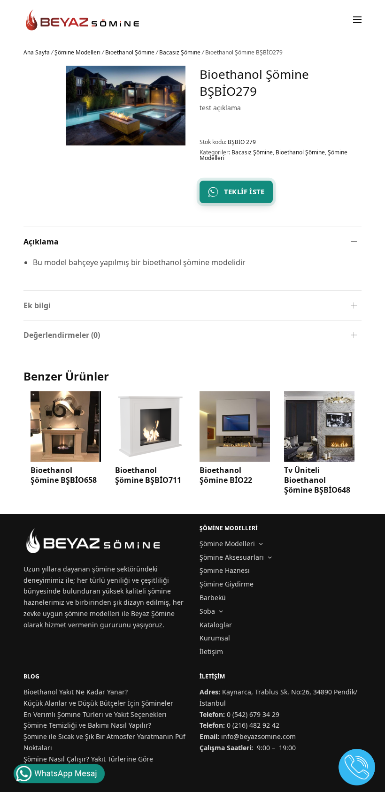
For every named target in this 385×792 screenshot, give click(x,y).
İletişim (211, 651)
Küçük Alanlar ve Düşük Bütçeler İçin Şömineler (98, 703)
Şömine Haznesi (225, 570)
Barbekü (213, 597)
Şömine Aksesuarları (232, 557)
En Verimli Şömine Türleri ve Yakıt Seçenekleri (95, 714)
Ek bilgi (37, 305)
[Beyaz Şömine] (83, 20)
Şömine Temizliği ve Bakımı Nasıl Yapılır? (87, 725)
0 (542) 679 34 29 (253, 714)
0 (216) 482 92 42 (253, 725)
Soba (207, 611)
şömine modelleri (92, 613)
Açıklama (41, 241)
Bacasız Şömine (179, 52)
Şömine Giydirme (227, 583)
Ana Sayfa (36, 52)
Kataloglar (216, 624)
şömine (103, 568)
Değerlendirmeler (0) (61, 335)
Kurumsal (215, 637)
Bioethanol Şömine (129, 52)
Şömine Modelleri (77, 52)
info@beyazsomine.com (258, 736)
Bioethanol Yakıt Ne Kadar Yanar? (75, 691)
